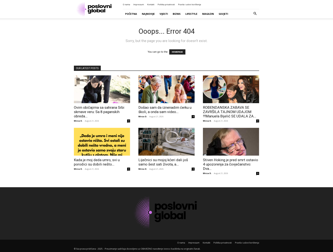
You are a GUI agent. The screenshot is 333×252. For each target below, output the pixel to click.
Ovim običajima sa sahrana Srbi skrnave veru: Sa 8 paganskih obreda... (99, 111)
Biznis (177, 13)
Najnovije (148, 13)
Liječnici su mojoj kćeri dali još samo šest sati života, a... (163, 162)
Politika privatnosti (166, 4)
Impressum (138, 4)
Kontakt (150, 4)
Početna (131, 13)
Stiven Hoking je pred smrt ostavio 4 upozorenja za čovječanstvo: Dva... (230, 164)
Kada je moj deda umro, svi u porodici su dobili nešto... (97, 162)
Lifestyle (191, 13)
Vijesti (164, 13)
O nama (126, 4)
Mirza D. (78, 120)
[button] (255, 14)
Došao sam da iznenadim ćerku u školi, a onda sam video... (164, 109)
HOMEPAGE (177, 52)
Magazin (208, 13)
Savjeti (223, 13)
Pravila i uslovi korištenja (189, 4)
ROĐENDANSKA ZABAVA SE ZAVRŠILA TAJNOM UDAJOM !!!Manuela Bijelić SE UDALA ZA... (229, 111)
